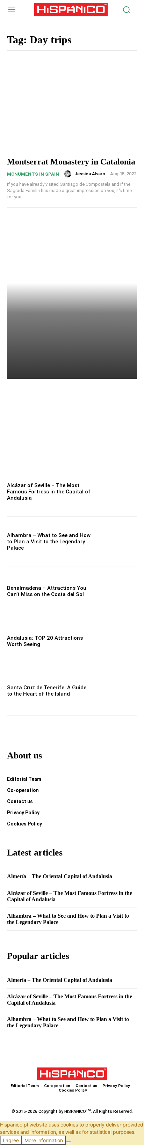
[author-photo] (68, 173)
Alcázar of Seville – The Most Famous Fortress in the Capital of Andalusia (49, 491)
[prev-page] (11, 457)
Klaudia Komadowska (36, 415)
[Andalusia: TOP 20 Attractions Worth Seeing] (117, 641)
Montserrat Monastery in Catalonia (71, 161)
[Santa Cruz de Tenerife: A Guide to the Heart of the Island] (117, 691)
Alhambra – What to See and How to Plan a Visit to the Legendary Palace (49, 541)
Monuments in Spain (33, 174)
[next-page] (22, 457)
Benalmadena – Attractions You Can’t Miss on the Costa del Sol (46, 591)
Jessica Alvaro (89, 173)
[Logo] (71, 9)
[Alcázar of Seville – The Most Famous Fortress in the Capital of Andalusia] (117, 491)
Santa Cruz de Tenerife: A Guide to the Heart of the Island (46, 690)
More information (43, 1140)
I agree (11, 1140)
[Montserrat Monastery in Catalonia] (72, 111)
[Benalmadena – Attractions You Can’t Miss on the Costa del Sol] (117, 591)
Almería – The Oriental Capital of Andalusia (68, 395)
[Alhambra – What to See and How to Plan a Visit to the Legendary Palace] (117, 541)
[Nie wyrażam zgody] (68, 1142)
